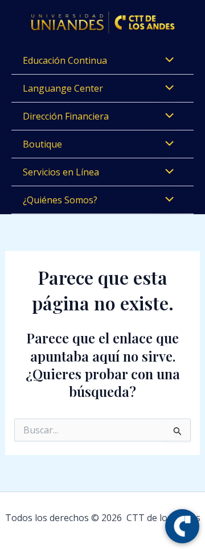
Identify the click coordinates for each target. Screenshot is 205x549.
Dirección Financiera (66, 116)
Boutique (42, 144)
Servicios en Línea (61, 172)
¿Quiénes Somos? (60, 200)
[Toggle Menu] (166, 60)
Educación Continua (65, 60)
